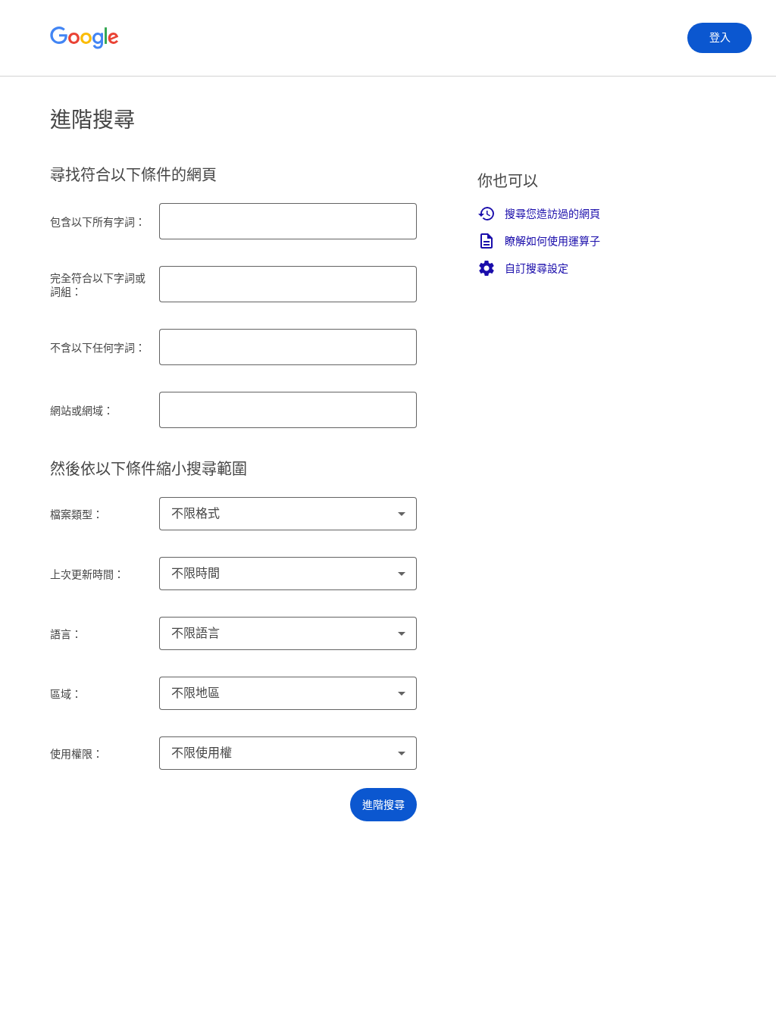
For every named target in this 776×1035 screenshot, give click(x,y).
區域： (66, 694)
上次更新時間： (87, 574)
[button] (383, 804)
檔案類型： (76, 514)
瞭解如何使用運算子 (552, 241)
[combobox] (288, 514)
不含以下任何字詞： (98, 348)
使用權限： (76, 754)
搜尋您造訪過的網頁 (552, 214)
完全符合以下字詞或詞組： (98, 285)
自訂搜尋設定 (536, 268)
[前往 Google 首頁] (85, 38)
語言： (66, 634)
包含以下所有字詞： (98, 222)
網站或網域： (82, 411)
